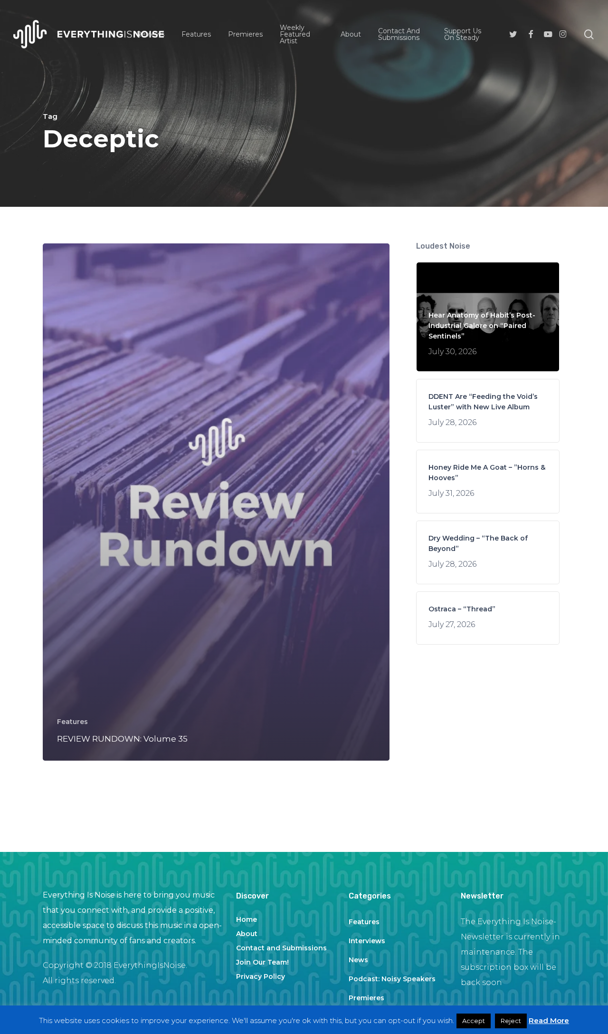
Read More (549, 1020)
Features (72, 721)
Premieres (366, 998)
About (246, 933)
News (358, 960)
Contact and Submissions (281, 948)
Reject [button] (511, 1020)
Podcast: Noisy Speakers (392, 979)
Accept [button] (473, 1020)
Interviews (367, 941)
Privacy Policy (260, 976)
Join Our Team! (262, 962)
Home (246, 919)
